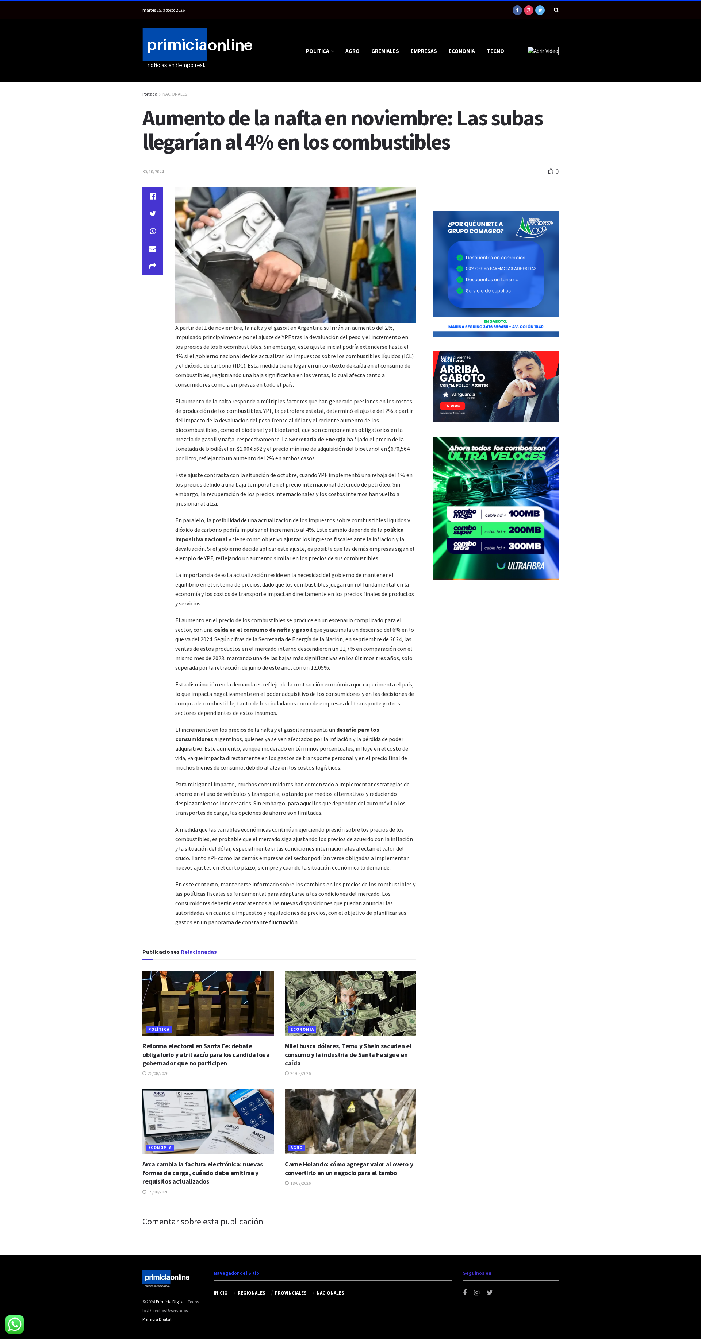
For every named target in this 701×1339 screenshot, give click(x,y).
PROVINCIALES (291, 1293)
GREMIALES (385, 50)
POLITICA (317, 50)
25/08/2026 (157, 1073)
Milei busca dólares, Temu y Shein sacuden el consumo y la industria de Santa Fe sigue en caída (348, 1054)
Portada (149, 94)
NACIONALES (174, 94)
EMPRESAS (424, 50)
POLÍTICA (158, 1029)
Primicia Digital (170, 1301)
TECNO (495, 50)
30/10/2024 (153, 172)
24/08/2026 (300, 1073)
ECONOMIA (462, 50)
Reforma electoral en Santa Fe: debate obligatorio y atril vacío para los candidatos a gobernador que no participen (206, 1054)
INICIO (221, 1293)
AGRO (352, 50)
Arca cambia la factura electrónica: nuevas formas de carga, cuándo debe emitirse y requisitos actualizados (202, 1172)
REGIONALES (251, 1293)
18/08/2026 (300, 1183)
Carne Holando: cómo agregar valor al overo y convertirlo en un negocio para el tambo (349, 1168)
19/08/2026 (157, 1192)
